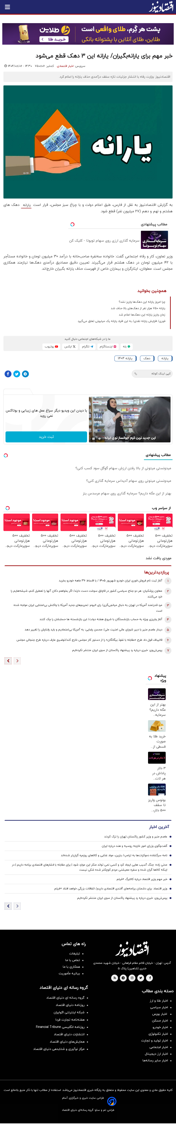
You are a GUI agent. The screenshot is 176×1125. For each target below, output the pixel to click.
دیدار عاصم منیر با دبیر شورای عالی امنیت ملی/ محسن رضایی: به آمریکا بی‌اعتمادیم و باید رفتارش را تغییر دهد (93, 630)
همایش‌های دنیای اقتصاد (67, 1042)
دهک (146, 358)
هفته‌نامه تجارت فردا (70, 1020)
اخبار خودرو (160, 1027)
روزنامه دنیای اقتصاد (70, 1005)
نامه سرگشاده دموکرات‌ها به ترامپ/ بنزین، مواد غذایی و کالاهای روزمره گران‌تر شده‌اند (114, 855)
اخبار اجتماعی (158, 1047)
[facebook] (150, 978)
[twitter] (140, 978)
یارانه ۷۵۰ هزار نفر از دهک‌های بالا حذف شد (138, 308)
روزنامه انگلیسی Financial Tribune (60, 1027)
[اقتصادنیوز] (132, 949)
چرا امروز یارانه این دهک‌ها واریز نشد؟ (142, 302)
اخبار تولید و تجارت (154, 1040)
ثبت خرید (46, 436)
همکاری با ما (71, 967)
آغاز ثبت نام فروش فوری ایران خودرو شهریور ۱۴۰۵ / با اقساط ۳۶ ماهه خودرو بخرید (110, 581)
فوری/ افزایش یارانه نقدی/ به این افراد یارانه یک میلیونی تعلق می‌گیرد (121, 321)
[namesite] (161, 7)
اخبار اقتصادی (65, 66)
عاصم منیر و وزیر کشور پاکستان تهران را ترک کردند (135, 837)
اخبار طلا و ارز (159, 1001)
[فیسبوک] (8, 373)
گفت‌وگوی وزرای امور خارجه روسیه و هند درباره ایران (134, 846)
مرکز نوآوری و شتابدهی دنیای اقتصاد (59, 1049)
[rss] (115, 978)
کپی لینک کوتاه (160, 374)
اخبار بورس (160, 1014)
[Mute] (100, 438)
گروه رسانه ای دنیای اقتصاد (65, 998)
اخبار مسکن (160, 1021)
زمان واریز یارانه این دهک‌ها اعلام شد (142, 315)
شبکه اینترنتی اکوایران (69, 1012)
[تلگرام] (25, 373)
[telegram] (123, 978)
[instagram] (132, 978)
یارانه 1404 (125, 358)
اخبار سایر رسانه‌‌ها (155, 1060)
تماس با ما (72, 960)
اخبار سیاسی (159, 1007)
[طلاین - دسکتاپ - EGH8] (88, 34)
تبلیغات (74, 953)
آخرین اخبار (159, 827)
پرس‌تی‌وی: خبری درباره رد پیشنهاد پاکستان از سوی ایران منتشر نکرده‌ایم (117, 650)
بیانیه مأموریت (69, 973)
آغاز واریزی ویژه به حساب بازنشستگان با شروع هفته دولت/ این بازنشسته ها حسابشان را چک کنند (101, 619)
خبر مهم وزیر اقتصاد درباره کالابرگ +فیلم (142, 879)
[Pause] (93, 438)
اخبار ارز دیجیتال (156, 1054)
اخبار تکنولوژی (158, 1034)
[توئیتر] (16, 373)
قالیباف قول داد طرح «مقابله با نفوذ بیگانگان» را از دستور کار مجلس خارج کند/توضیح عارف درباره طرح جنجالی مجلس (89, 640)
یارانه (26, 205)
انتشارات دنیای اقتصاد (69, 1034)
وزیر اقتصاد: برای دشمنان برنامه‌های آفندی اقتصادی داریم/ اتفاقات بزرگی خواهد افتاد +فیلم (110, 889)
